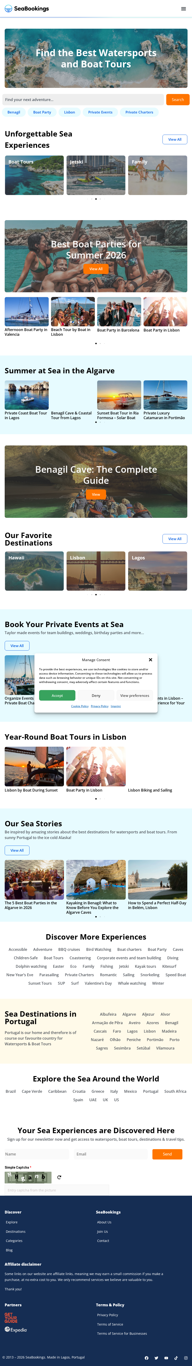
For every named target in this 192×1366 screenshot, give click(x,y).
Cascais (100, 1031)
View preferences (134, 695)
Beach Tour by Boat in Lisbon (70, 332)
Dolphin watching (31, 966)
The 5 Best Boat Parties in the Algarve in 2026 (31, 905)
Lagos (76, 557)
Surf (75, 983)
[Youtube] (166, 1358)
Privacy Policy (99, 706)
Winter (158, 983)
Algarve (140, 557)
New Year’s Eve (19, 974)
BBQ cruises (69, 949)
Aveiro (134, 1022)
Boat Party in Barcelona (118, 330)
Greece (98, 1091)
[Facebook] (146, 1358)
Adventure (42, 949)
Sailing (128, 974)
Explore (12, 1222)
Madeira (169, 1031)
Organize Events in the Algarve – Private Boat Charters (33, 701)
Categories (14, 1240)
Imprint (116, 706)
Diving (172, 957)
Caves (178, 949)
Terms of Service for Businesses (122, 1333)
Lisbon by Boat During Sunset (31, 790)
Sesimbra (122, 1048)
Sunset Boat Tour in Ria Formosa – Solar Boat (118, 415)
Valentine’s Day (98, 983)
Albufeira (108, 1014)
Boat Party (157, 949)
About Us (104, 1222)
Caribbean (57, 1091)
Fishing (106, 966)
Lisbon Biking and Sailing (150, 790)
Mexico (130, 1091)
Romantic (108, 974)
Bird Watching (98, 949)
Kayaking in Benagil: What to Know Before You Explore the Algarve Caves (92, 907)
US (116, 1099)
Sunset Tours (40, 983)
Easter (58, 966)
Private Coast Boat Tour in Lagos (26, 415)
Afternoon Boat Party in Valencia (26, 332)
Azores (153, 1022)
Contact (103, 1240)
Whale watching (132, 983)
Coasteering (80, 957)
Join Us (102, 1231)
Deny (96, 695)
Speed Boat (176, 974)
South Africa (175, 1091)
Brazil (11, 1091)
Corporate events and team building (129, 957)
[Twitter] (156, 1358)
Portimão (155, 1039)
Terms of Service (110, 1324)
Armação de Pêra (107, 1022)
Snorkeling (149, 974)
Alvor (165, 1014)
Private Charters (79, 974)
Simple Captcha (18, 1167)
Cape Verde (32, 1091)
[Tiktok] (176, 1358)
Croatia (79, 1091)
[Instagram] (186, 1358)
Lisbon (16, 557)
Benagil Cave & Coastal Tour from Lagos (71, 415)
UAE (93, 1099)
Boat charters (129, 949)
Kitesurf (169, 966)
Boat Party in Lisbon (162, 330)
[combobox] (83, 99)
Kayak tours (145, 966)
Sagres (102, 1048)
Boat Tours (53, 957)
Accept (57, 695)
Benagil (171, 1022)
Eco (136, 162)
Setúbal (143, 1048)
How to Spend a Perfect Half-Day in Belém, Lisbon (157, 905)
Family (77, 162)
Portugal (150, 1091)
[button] (150, 659)
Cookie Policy (80, 706)
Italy (114, 1091)
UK (105, 1099)
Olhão (115, 1039)
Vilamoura (165, 1048)
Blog (9, 1250)
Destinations (16, 1231)
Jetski (15, 162)
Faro (117, 1031)
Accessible (18, 949)
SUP (61, 983)
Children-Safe (26, 957)
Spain (78, 1099)
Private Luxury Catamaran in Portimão (164, 415)
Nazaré (97, 1039)
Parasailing (49, 974)
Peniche (134, 1039)
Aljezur (148, 1014)
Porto (175, 1039)
